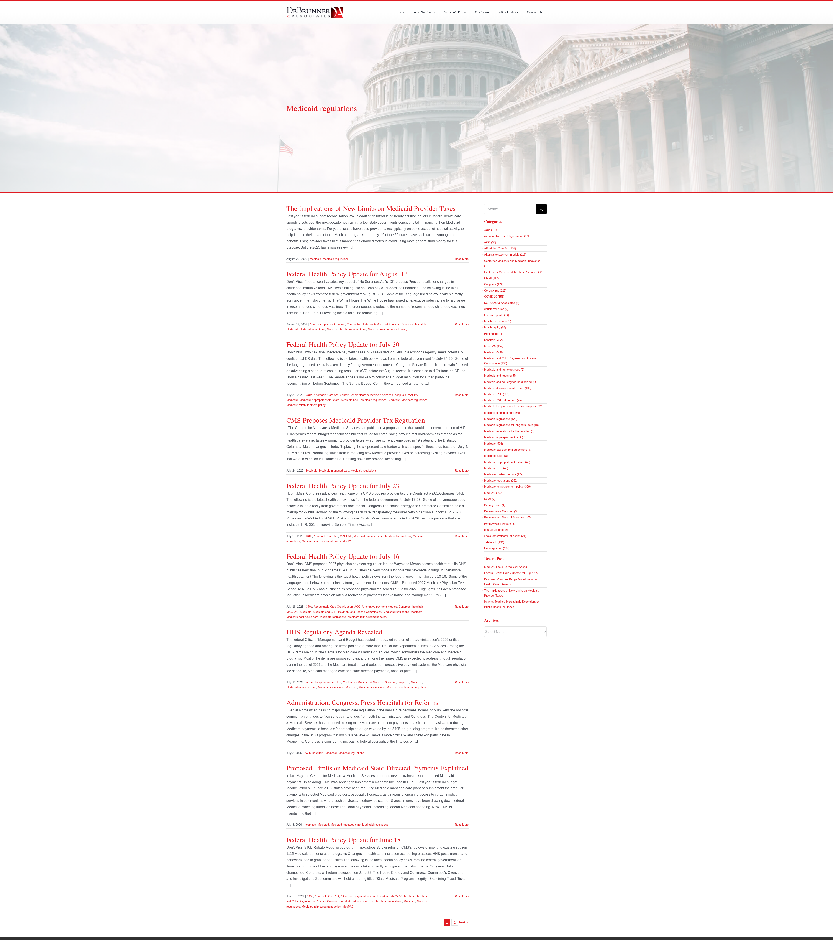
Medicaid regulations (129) (500, 419)
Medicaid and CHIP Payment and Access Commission (347, 611)
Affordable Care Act (326, 395)
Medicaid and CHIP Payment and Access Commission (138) (510, 361)
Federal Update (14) (496, 315)
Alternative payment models (327, 324)
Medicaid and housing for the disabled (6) (510, 382)
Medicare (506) (493, 443)
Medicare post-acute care (302, 616)
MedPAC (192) (493, 493)
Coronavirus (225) (495, 290)
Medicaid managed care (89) (502, 412)
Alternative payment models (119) (505, 254)
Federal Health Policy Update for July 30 (342, 344)
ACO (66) (490, 242)
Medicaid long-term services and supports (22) (513, 406)
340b (309, 395)
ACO (357, 606)
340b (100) (490, 230)
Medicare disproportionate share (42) (507, 462)
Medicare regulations (353, 329)
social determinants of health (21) (505, 536)
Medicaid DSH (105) (496, 394)
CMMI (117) (491, 278)
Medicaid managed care (334, 470)
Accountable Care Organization (333, 606)
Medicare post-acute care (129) (503, 474)
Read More (462, 259)
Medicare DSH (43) (496, 468)
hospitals (420, 324)
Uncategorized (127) (496, 548)
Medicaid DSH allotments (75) (503, 400)
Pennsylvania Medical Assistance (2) (507, 517)
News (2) (489, 499)
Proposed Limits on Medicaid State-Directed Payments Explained (377, 767)
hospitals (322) (493, 339)
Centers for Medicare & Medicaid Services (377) (514, 272)
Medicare (332, 329)
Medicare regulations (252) (500, 480)
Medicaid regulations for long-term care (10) (511, 425)
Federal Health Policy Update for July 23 (342, 485)
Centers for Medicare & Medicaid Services (373, 324)
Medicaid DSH (350, 400)
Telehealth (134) (494, 542)
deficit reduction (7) (496, 309)
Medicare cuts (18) (496, 455)
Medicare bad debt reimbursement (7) (507, 449)
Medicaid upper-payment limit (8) (504, 437)
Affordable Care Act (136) (500, 248)
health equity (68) (495, 327)
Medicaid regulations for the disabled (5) (509, 431)
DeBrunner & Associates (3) (501, 303)
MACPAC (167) (493, 346)
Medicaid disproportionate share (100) (507, 388)
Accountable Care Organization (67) (506, 236)
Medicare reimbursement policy (387, 329)
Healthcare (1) (493, 333)
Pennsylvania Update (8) (499, 523)
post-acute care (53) (496, 529)
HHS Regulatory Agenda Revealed (334, 631)
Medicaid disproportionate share (319, 400)
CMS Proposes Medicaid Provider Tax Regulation (355, 420)
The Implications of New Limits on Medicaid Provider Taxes (370, 208)
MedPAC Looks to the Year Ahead (505, 567)
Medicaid (315, 259)
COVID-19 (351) (494, 296)
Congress (407, 324)
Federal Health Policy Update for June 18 (343, 839)
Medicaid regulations (336, 259)
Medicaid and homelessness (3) (504, 369)
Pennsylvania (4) (494, 505)
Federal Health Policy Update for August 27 (511, 573)
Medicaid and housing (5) (500, 375)
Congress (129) (493, 284)
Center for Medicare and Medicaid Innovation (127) (512, 263)
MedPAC (348, 541)
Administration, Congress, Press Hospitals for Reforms (362, 702)
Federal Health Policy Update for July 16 (342, 556)
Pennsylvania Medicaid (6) (500, 511)
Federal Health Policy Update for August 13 (347, 273)
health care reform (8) (497, 321)
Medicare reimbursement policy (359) (507, 486)
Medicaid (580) (493, 352)
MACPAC (414, 395)
